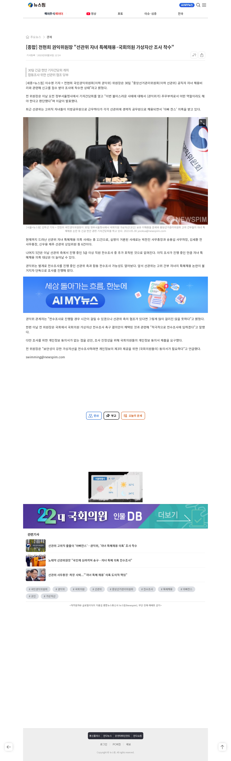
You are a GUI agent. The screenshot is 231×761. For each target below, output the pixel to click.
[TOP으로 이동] (222, 747)
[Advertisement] (115, 638)
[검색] (198, 5)
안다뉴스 (107, 735)
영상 (93, 13)
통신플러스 (94, 735)
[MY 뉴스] (187, 5)
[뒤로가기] (9, 747)
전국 (180, 13)
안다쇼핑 (137, 735)
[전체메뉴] (205, 5)
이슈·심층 (150, 13)
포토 (120, 13)
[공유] (201, 55)
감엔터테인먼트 (122, 735)
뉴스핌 (36, 5)
